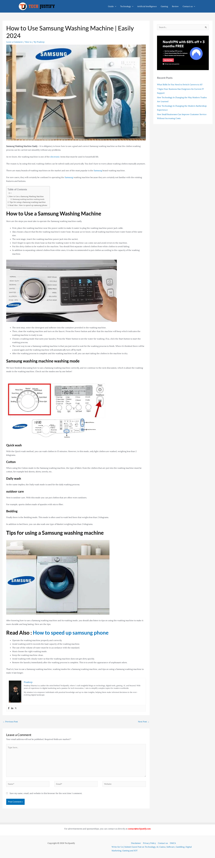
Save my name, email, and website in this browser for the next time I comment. (46, 793)
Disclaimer (136, 843)
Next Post (143, 721)
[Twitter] (16, 708)
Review (175, 6)
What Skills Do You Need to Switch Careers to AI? (180, 84)
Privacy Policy (149, 843)
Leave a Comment (14, 42)
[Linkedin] (12, 708)
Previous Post (10, 721)
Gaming (164, 6)
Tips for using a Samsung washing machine (27, 202)
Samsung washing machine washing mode (28, 199)
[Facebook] (9, 708)
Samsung (98, 170)
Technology (125, 6)
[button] (115, 6)
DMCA (173, 843)
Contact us (188, 6)
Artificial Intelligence (147, 6)
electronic (55, 156)
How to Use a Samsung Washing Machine (26, 196)
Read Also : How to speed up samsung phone (28, 205)
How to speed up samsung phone (70, 632)
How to (28, 42)
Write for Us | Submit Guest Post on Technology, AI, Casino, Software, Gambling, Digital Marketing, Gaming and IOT (152, 849)
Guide (111, 6)
